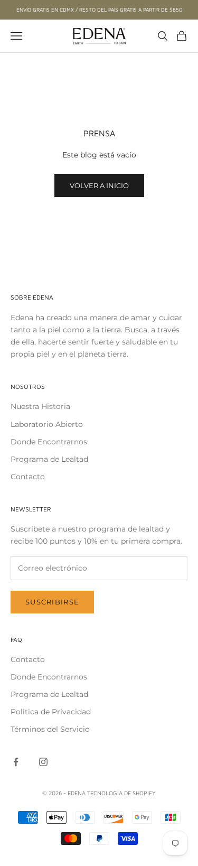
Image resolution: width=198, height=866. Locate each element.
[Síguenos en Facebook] (16, 762)
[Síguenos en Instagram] (43, 762)
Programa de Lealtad (49, 459)
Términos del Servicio (50, 729)
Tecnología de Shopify (121, 792)
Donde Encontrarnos (49, 441)
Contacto (28, 476)
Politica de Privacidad (51, 711)
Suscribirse (52, 602)
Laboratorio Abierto (47, 424)
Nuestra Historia (40, 406)
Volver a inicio (99, 185)
